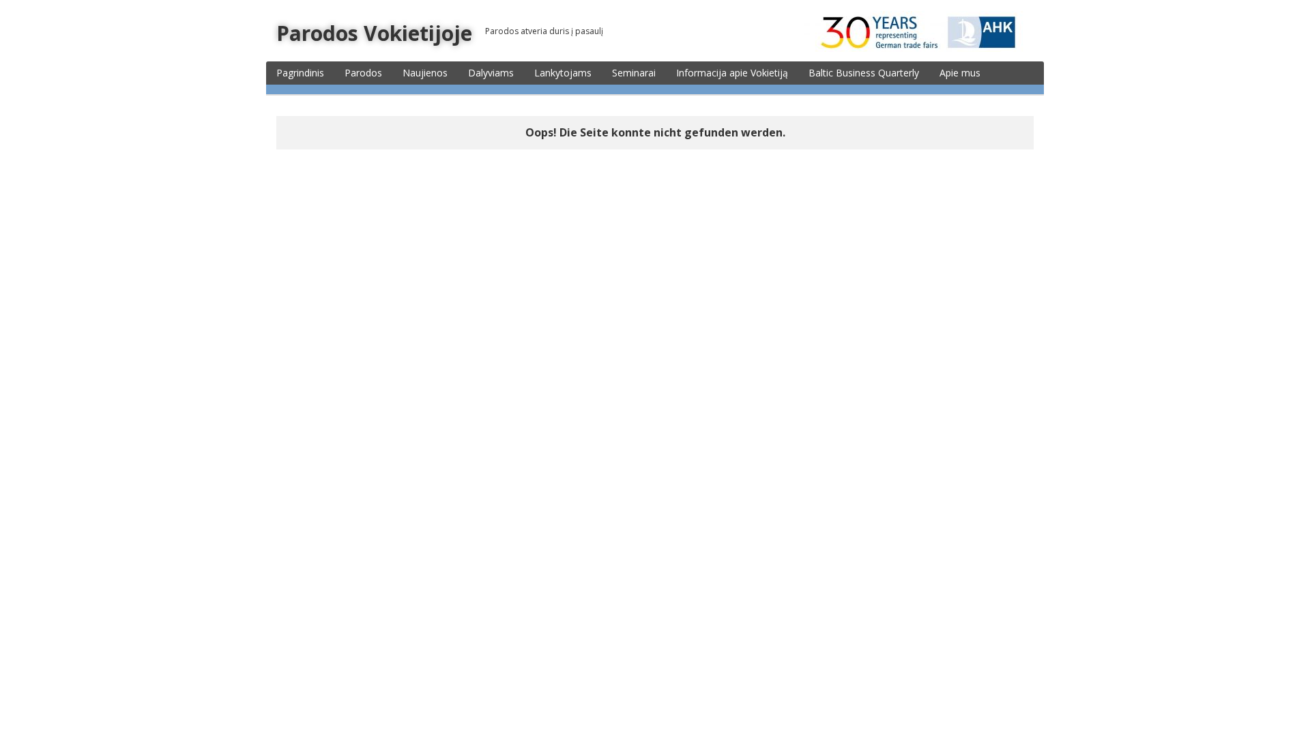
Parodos (363, 72)
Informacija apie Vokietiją (732, 72)
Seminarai (634, 72)
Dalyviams (491, 72)
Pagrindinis (300, 72)
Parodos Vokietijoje (374, 33)
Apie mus (960, 72)
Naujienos (425, 72)
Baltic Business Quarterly (864, 72)
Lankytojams (563, 72)
